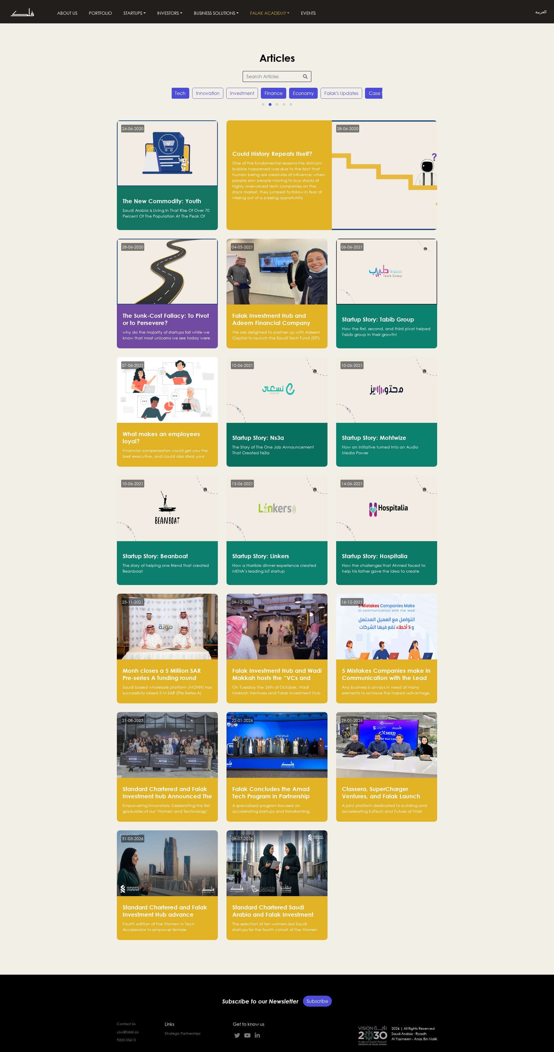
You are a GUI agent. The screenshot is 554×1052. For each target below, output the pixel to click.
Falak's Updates (341, 93)
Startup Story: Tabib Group (378, 319)
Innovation (208, 93)
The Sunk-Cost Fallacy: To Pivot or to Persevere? (166, 319)
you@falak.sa (127, 1032)
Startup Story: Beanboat (155, 555)
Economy (303, 93)
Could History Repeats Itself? (272, 153)
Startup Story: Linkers (260, 555)
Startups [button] (132, 13)
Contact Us (126, 1024)
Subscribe (317, 1003)
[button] (263, 104)
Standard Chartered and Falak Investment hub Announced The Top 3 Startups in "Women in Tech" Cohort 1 (167, 799)
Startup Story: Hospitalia (374, 555)
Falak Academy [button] (268, 13)
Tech (180, 93)
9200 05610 (126, 1040)
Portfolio (100, 13)
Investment (242, 93)
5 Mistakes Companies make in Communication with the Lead (386, 674)
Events (308, 13)
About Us (67, 13)
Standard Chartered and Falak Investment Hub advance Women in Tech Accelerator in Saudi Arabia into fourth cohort (165, 918)
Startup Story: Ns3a (258, 437)
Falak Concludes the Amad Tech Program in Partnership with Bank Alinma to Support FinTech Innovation (271, 799)
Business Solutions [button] (214, 13)
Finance (273, 93)
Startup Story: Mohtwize (374, 437)
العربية (540, 11)
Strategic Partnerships (183, 1033)
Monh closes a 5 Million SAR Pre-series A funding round (162, 674)
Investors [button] (168, 13)
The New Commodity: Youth (162, 200)
